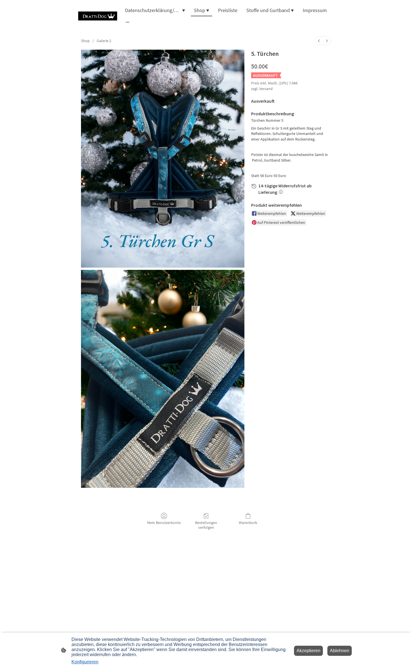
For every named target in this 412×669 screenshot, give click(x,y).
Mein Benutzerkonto (164, 522)
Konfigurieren (84, 661)
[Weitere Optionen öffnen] (127, 22)
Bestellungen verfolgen (206, 525)
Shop (85, 40)
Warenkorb (248, 522)
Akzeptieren (308, 650)
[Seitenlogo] (97, 16)
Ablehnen (339, 650)
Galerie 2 (104, 40)
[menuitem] (319, 41)
